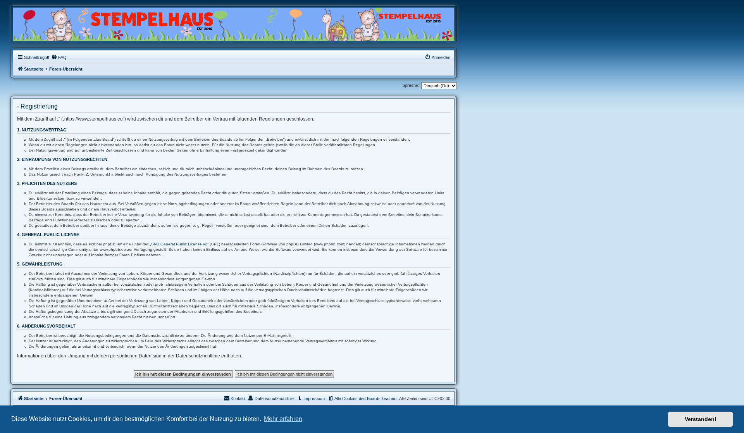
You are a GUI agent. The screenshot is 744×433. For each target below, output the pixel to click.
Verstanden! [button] (700, 419)
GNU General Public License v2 (179, 244)
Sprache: (410, 85)
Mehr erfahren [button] (283, 419)
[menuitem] (59, 57)
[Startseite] (50, 22)
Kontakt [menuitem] (238, 398)
